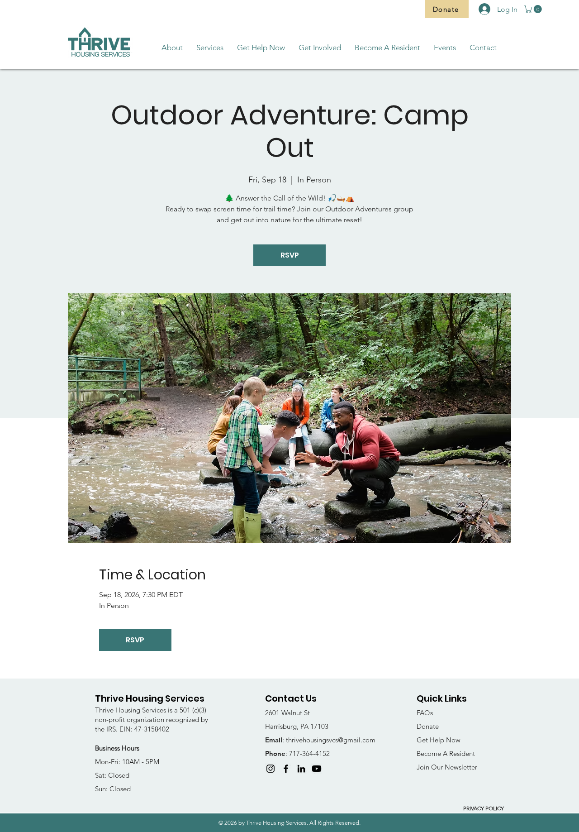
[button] (534, 9)
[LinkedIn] (301, 768)
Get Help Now (438, 740)
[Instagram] (270, 768)
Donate (428, 726)
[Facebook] (285, 768)
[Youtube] (316, 768)
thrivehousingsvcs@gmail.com (330, 740)
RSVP (289, 255)
